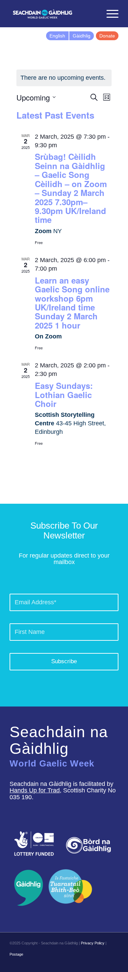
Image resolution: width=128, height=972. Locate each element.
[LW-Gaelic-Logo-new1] (70, 885)
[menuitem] (93, 13)
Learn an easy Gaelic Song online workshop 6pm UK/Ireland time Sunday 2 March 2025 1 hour (72, 302)
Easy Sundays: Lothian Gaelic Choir (64, 394)
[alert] (64, 78)
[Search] (93, 13)
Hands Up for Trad (35, 790)
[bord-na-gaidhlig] (88, 845)
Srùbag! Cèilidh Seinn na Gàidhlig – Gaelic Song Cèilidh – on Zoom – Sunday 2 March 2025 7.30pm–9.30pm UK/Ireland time (71, 188)
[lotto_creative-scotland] (34, 843)
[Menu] (109, 13)
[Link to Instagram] (103, 963)
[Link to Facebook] (82, 963)
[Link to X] (93, 963)
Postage (16, 954)
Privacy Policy (92, 943)
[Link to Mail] (113, 963)
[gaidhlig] (26, 887)
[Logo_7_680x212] (53, 13)
